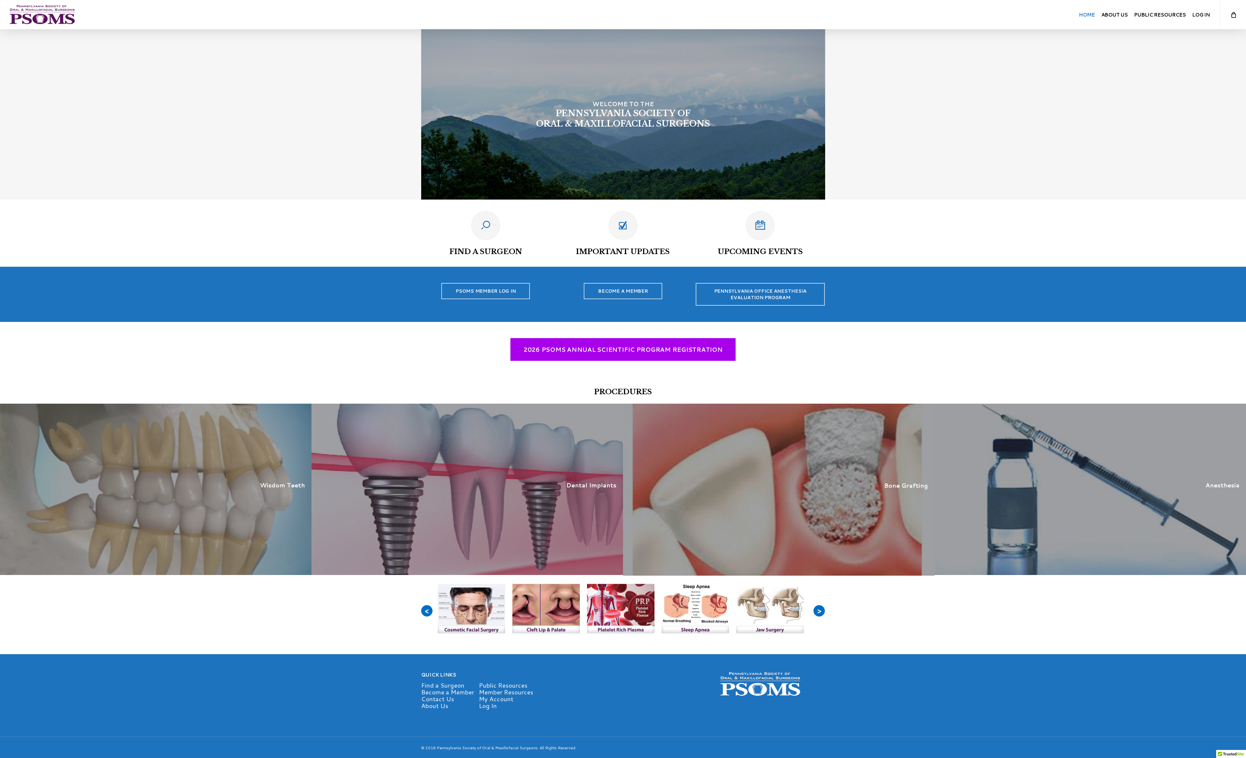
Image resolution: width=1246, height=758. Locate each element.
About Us (434, 705)
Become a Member (447, 692)
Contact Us (437, 698)
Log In (488, 705)
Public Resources (503, 685)
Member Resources (506, 692)
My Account (496, 698)
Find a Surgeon (442, 685)
